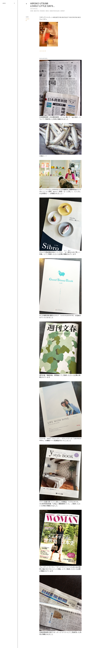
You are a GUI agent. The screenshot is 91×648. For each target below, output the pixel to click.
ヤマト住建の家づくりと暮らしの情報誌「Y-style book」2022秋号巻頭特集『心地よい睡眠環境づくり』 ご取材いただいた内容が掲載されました (59, 504)
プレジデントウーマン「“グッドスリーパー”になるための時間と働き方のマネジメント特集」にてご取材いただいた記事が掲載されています (60, 569)
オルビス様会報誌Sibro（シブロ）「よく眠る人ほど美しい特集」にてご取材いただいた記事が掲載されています (59, 253)
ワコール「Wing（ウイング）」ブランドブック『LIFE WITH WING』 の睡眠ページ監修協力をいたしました (60, 439)
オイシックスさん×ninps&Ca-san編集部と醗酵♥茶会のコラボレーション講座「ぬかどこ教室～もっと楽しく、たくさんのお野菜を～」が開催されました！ (60, 191)
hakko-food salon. (55, 10)
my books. (42, 10)
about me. (36, 10)
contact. (62, 10)
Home (31, 10)
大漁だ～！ (43, 156)
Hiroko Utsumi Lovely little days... (42, 4)
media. (47, 10)
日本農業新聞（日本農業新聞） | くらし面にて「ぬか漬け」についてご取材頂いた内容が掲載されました (60, 118)
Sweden (27, 18)
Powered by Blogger (55, 642)
